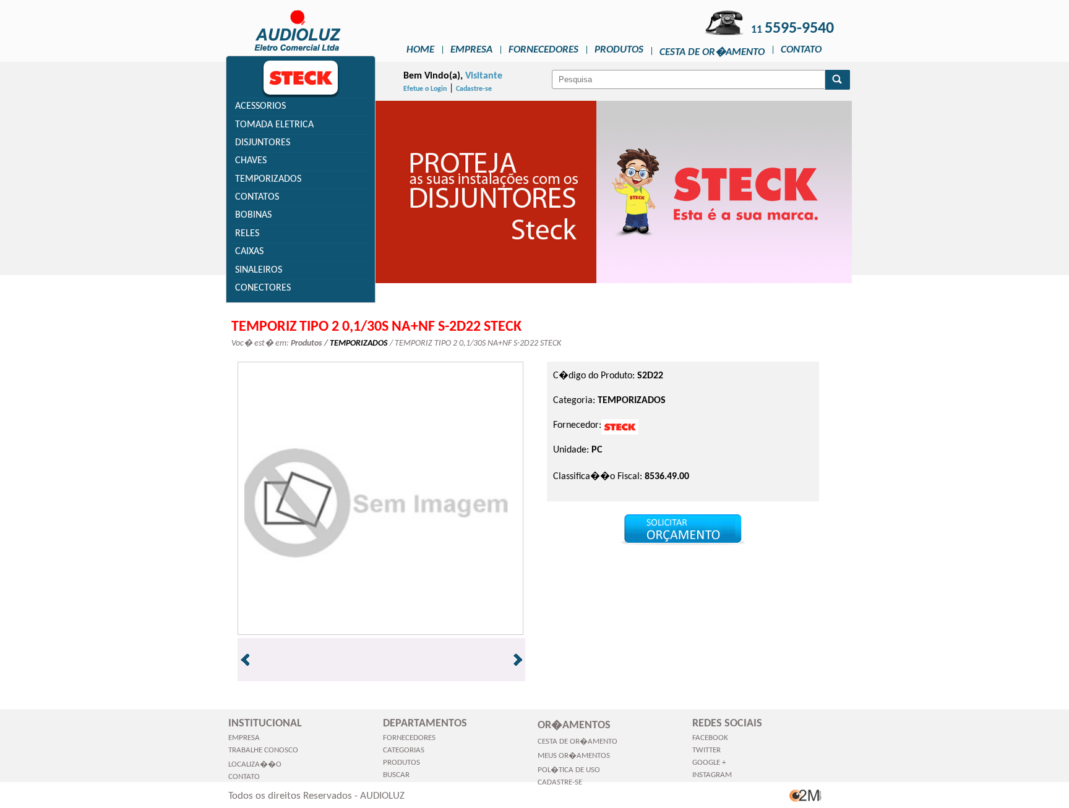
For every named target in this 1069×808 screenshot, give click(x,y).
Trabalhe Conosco (263, 750)
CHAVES (251, 161)
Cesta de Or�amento (712, 52)
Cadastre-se (474, 89)
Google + (709, 763)
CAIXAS (249, 252)
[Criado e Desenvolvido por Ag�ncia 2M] (805, 801)
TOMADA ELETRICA (274, 125)
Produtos (619, 50)
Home (420, 50)
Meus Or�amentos (574, 756)
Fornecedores (543, 50)
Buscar (396, 775)
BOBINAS (253, 215)
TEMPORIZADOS (268, 179)
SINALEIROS (258, 270)
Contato (801, 50)
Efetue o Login (425, 89)
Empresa (471, 50)
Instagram (712, 775)
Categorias (403, 750)
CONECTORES (263, 288)
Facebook (710, 738)
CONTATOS (257, 197)
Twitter (706, 750)
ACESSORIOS (260, 106)
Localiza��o (254, 764)
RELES (247, 234)
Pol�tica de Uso (569, 770)
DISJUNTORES (262, 143)
